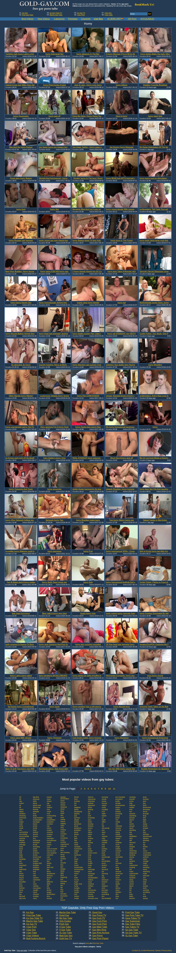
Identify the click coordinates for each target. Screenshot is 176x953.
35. (131, 924)
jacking (90, 803)
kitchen (90, 826)
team (145, 797)
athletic (22, 840)
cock (48, 813)
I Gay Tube (109, 15)
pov (103, 896)
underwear (147, 855)
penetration (106, 861)
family (63, 856)
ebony (63, 821)
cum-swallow (52, 853)
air (20, 805)
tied (144, 818)
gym (75, 838)
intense (91, 797)
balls (21, 857)
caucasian (37, 888)
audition (22, 842)
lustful (90, 863)
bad (20, 851)
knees (90, 828)
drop (62, 811)
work (145, 888)
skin (117, 886)
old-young (105, 828)
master (90, 876)
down (63, 801)
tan (130, 892)
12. (62, 915)
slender (118, 892)
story (131, 844)
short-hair (119, 873)
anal (21, 820)
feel (62, 865)
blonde (35, 809)
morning (105, 797)
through (146, 813)
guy (75, 836)
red (117, 824)
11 (114, 788)
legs (89, 840)
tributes (145, 838)
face (62, 850)
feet (62, 867)
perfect (104, 865)
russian (118, 851)
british (35, 851)
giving (76, 822)
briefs (35, 849)
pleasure (105, 880)
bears (21, 880)
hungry (76, 888)
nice (103, 811)
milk (89, 888)
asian (21, 828)
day (48, 869)
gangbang (78, 811)
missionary (92, 890)
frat (62, 898)
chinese (36, 894)
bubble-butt (37, 863)
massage (91, 873)
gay (75, 816)
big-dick (36, 797)
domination (51, 894)
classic (49, 797)
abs (20, 801)
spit (130, 822)
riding (118, 832)
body (35, 816)
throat (145, 811)
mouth (104, 799)
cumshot (50, 855)
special (132, 818)
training (146, 834)
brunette (36, 859)
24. (98, 921)
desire (49, 878)
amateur (22, 813)
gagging (77, 807)
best (20, 892)
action (21, 803)
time (144, 822)
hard (76, 853)
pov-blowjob (106, 898)
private (118, 803)
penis (104, 863)
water (145, 873)
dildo (48, 884)
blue (34, 813)
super (131, 871)
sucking (132, 867)
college (49, 818)
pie (103, 871)
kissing (90, 824)
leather (90, 838)
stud (130, 859)
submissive (133, 865)
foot (62, 892)
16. (63, 927)
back (21, 849)
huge (76, 882)
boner (35, 824)
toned (145, 826)
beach (21, 876)
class (35, 898)
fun (75, 805)
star (130, 832)
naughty (105, 809)
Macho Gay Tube (56, 15)
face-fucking (65, 852)
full (75, 803)
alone (21, 809)
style (131, 863)
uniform (146, 857)
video (145, 859)
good (76, 826)
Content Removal (147, 950)
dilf (48, 886)
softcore (132, 805)
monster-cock (93, 898)
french (63, 900)
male (90, 865)
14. (63, 921)
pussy (118, 816)
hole (76, 863)
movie (104, 801)
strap (131, 849)
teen (144, 801)
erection (64, 834)
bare (21, 863)
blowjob (36, 811)
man (89, 867)
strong (131, 857)
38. (132, 933)
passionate (106, 857)
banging (22, 859)
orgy (103, 838)
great (76, 832)
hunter (76, 892)
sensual (118, 863)
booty (35, 828)
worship (146, 890)
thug (144, 816)
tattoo (131, 896)
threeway (146, 809)
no (103, 818)
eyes (62, 848)
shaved (118, 871)
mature (90, 880)
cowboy (50, 834)
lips (89, 844)
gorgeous (77, 828)
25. (98, 924)
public (118, 809)
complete (50, 822)
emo (62, 828)
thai (144, 803)
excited (63, 842)
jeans (90, 807)
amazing (22, 816)
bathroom (22, 869)
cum (48, 847)
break (35, 844)
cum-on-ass (51, 851)
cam (34, 876)
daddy (49, 863)
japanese (91, 805)
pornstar (105, 890)
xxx (144, 894)
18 (20, 797)
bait (20, 853)
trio (144, 842)
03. (33, 918)
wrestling (146, 892)
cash (35, 884)
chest (35, 892)
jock (89, 816)
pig (103, 876)
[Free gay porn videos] (44, 6)
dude (62, 813)
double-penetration (65, 798)
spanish (132, 813)
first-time (64, 881)
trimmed (146, 840)
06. (30, 927)
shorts (118, 876)
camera (36, 878)
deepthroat (51, 873)
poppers (105, 886)
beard (21, 878)
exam (63, 840)
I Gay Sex (108, 13)
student (132, 861)
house (76, 880)
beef (21, 886)
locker (90, 851)
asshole (22, 838)
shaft (117, 869)
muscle (104, 803)
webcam (146, 876)
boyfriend (36, 840)
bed (20, 884)
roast (117, 840)
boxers (35, 836)
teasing (145, 799)
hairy (76, 842)
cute (48, 857)
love (89, 857)
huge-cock (78, 884)
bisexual (36, 799)
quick (117, 818)
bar (20, 861)
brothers (36, 853)
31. (131, 912)
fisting (63, 883)
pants (104, 851)
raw (117, 820)
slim (117, 894)
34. (131, 921)
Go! (149, 14)
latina (90, 832)
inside (76, 898)
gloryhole (77, 824)
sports (131, 824)
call (34, 873)
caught (35, 890)
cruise (49, 842)
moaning (91, 892)
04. (33, 921)
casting (35, 886)
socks (131, 801)
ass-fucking (23, 832)
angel (21, 822)
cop (48, 826)
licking (90, 842)
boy (34, 838)
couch (49, 828)
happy (76, 851)
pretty (118, 801)
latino (90, 834)
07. (29, 930)
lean (89, 836)
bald (21, 855)
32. (132, 915)
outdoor (105, 840)
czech (49, 859)
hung (76, 886)
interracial (91, 799)
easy (62, 817)
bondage (36, 822)
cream (49, 836)
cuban (49, 844)
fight (62, 873)
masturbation (93, 878)
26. (98, 927)
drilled (63, 805)
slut (117, 898)
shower (118, 880)
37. (130, 930)
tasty (131, 894)
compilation (51, 820)
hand (76, 844)
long (89, 855)
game (76, 809)
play (103, 878)
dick (48, 880)
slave (117, 890)
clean (49, 799)
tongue (145, 828)
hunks (76, 890)
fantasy (63, 859)
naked (104, 805)
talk (130, 888)
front (76, 799)
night (103, 813)
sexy (117, 867)
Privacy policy (166, 950)
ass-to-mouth (24, 836)
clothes (49, 807)
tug (144, 844)
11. (66, 912)
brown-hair (37, 857)
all (20, 807)
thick (144, 805)
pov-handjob (120, 797)
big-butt (22, 896)
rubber (118, 849)
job (89, 813)
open (104, 832)
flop (62, 890)
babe (21, 847)
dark (48, 865)
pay (103, 859)
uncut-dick (147, 853)
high (76, 861)
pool (103, 884)
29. (96, 936)
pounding (105, 894)
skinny (118, 888)
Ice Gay (25, 13)
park (103, 853)
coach (49, 811)
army (21, 826)
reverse (118, 830)
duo (62, 815)
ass (20, 830)
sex (117, 865)
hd (75, 857)
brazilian (36, 842)
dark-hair (50, 867)
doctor (49, 890)
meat (90, 882)
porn (103, 888)
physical (105, 869)
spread (131, 826)
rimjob (118, 834)
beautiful (22, 882)
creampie (50, 838)
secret (118, 855)
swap (131, 880)
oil (103, 824)
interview (91, 801)
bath (21, 867)
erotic (63, 836)
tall (130, 890)
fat (61, 861)
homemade (78, 867)
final (62, 875)
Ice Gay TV (81, 13)
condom (50, 824)
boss (35, 830)
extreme (64, 846)
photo (104, 867)
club (48, 809)
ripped (118, 838)
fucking (77, 801)
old (103, 826)
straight (132, 847)
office (104, 822)
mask (90, 871)
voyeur (145, 865)
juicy (89, 820)
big (20, 894)
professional (120, 805)
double (49, 898)
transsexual (147, 836)
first (62, 879)
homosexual (78, 869)
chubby (35, 896)
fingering (64, 877)
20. (64, 938)
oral (103, 834)
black (35, 803)
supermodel (133, 873)
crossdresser (51, 840)
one (103, 830)
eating (63, 819)
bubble (35, 861)
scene (118, 853)
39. (130, 936)
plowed (104, 882)
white (145, 880)
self (117, 861)
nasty (104, 807)
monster (91, 896)
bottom (35, 832)
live (89, 847)
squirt (131, 828)
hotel (76, 878)
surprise (132, 876)
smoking (132, 797)
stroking (132, 855)
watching (146, 871)
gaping (76, 813)
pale (103, 847)
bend (21, 890)
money (90, 894)
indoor (76, 896)
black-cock (37, 805)
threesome (147, 807)
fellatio (63, 869)
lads (89, 830)
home (76, 865)
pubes (118, 807)
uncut (145, 851)
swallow (132, 878)
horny (76, 873)
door (48, 896)
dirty (48, 888)
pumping (119, 813)
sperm (131, 820)
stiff (130, 840)
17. (63, 930)
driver (63, 809)
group (76, 834)
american (22, 818)
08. (30, 933)
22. (97, 915)
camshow (36, 880)
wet (144, 878)
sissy (117, 882)
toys (144, 832)
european (64, 838)
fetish (62, 871)
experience (65, 844)
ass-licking (23, 834)
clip (48, 803)
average (22, 844)
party (103, 855)
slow (117, 896)
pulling (118, 811)
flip (62, 887)
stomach (132, 842)
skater (118, 884)
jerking (90, 809)
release (118, 828)
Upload (157, 950)
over (103, 844)
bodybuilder (37, 820)
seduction (119, 857)
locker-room (92, 853)
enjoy (63, 832)
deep (49, 871)
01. (28, 912)
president (119, 799)
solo (130, 809)
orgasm (104, 836)
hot (75, 876)
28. (99, 933)
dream (63, 803)
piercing (105, 873)
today (145, 824)
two (144, 849)
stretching (133, 851)
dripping (64, 807)
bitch (35, 801)
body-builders (38, 818)
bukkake (36, 869)
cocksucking (51, 816)
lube (89, 859)
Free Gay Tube (27, 15)
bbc (20, 871)
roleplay (119, 842)
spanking (132, 816)
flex (62, 885)
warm (145, 869)
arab (21, 824)
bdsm (21, 873)
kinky (90, 822)
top (144, 830)
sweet (131, 884)
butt (34, 871)
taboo (131, 886)
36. (130, 927)
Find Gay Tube (97, 943)
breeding (36, 847)
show (117, 878)
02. (32, 915)
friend (76, 797)
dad (48, 861)
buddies (36, 865)
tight (144, 820)
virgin (145, 863)
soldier (131, 807)
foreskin (63, 894)
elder (62, 825)
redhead (119, 826)
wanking (146, 867)
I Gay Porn (81, 15)
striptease (133, 853)
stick (131, 838)
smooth (132, 799)
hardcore (77, 855)
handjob (77, 847)
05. (30, 924)
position (105, 892)
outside (104, 842)
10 (109, 788)
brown (35, 855)
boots (35, 826)
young (145, 898)
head (76, 859)
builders (36, 867)
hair (75, 840)
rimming (119, 836)
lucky (90, 861)
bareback (22, 865)
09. (31, 936)
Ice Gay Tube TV (56, 13)
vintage (145, 861)
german (77, 818)
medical (91, 884)
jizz (89, 811)
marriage (91, 869)
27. (97, 930)
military (90, 886)
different (50, 882)
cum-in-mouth (52, 849)
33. (131, 918)
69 (20, 799)
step (130, 834)
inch (75, 894)
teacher (132, 898)
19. (64, 936)
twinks (145, 847)
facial (62, 854)
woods (145, 886)
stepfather (133, 836)
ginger (76, 820)
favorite (63, 863)
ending (63, 830)
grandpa (77, 830)
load (89, 849)
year (144, 896)
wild (144, 884)
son (130, 811)
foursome (64, 896)
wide (145, 882)
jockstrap (91, 818)
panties (104, 849)
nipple (104, 816)
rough (118, 847)
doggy (49, 892)
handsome (78, 849)
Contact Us (136, 950)
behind (21, 888)
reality (118, 822)
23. (97, 918)
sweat (131, 882)
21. (95, 912)
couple (49, 830)
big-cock (22, 898)
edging (63, 823)
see (117, 859)
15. (62, 924)
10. (34, 938)
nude (104, 820)
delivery (50, 876)
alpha (21, 811)
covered (50, 832)
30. (98, 938)
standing (132, 830)
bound (35, 834)
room (117, 844)
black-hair (36, 807)
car (34, 882)
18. (64, 933)
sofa (130, 803)
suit (130, 869)
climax (49, 801)
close (49, 805)
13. (64, 918)
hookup (77, 871)
